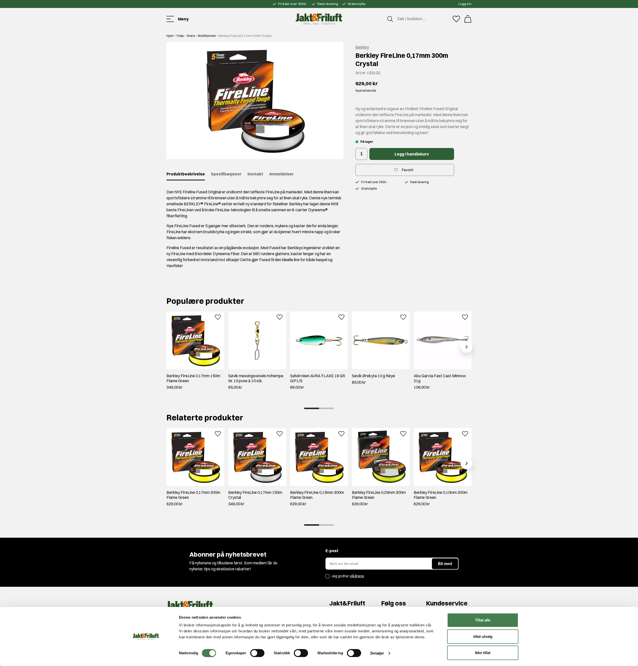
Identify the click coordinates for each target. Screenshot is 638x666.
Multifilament (207, 36)
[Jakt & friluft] (319, 19)
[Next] (467, 347)
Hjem (170, 36)
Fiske (180, 36)
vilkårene (357, 576)
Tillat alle (482, 620)
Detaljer (377, 653)
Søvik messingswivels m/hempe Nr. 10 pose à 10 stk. (255, 378)
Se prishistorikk (365, 90)
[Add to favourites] (218, 316)
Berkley (362, 47)
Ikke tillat (482, 653)
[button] (254, 100)
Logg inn (465, 4)
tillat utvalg (482, 636)
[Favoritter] (456, 19)
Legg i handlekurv (412, 153)
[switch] (257, 653)
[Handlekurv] (468, 19)
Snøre (191, 36)
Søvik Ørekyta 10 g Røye (373, 375)
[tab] (311, 408)
